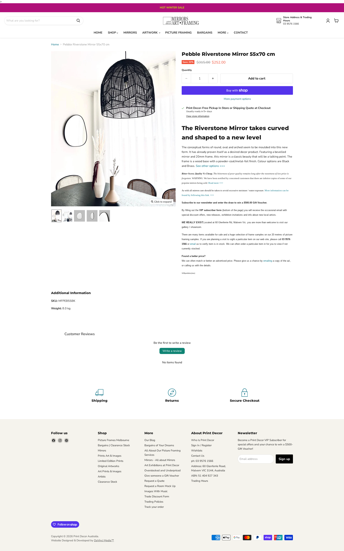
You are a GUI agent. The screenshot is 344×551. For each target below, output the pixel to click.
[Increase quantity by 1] (213, 78)
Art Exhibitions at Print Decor (161, 465)
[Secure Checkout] (244, 396)
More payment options (237, 98)
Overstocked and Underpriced (162, 470)
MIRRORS (130, 33)
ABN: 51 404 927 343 (204, 475)
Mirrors (102, 450)
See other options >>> (210, 166)
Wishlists (196, 450)
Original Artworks (108, 466)
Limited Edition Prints (110, 461)
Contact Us (197, 456)
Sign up (284, 459)
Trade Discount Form (156, 496)
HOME (98, 33)
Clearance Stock (107, 482)
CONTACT (241, 33)
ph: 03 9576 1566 (202, 461)
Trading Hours (199, 481)
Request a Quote (154, 481)
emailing (267, 260)
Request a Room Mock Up (160, 486)
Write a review (172, 351)
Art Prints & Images (109, 471)
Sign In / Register (201, 445)
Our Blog (149, 440)
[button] (56, 216)
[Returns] (172, 396)
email (193, 244)
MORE (222, 33)
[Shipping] (99, 396)
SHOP (112, 33)
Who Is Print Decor (202, 440)
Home (55, 44)
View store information (197, 116)
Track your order (154, 507)
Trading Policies (153, 501)
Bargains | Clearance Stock (114, 445)
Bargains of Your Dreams (159, 445)
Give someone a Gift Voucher (161, 475)
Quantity (187, 70)
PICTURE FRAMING (178, 33)
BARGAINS (204, 33)
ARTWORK (150, 33)
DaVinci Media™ (104, 540)
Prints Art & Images (109, 456)
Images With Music (156, 491)
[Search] (78, 21)
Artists (102, 476)
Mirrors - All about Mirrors (159, 460)
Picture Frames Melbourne (113, 440)
